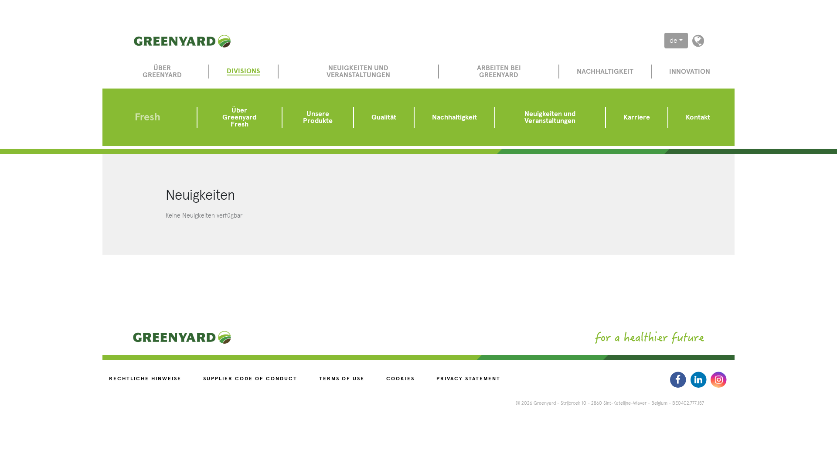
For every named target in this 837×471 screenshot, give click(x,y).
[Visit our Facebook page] (679, 379)
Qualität (383, 117)
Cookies (400, 379)
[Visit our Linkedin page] (699, 379)
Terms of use (341, 379)
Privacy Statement (468, 379)
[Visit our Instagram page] (718, 379)
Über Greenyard (162, 71)
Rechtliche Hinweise (145, 379)
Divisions (243, 71)
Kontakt (698, 117)
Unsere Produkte (318, 117)
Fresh (147, 117)
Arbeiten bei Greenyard (499, 71)
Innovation (689, 71)
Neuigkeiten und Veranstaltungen (358, 71)
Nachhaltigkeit (605, 71)
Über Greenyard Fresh (239, 117)
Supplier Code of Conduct (250, 379)
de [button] (673, 40)
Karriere (636, 117)
